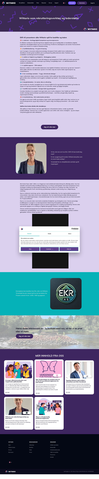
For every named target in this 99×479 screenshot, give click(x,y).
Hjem (9, 445)
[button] (22, 3)
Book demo (82, 3)
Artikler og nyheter (54, 445)
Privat (30, 452)
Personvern (52, 454)
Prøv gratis (72, 3)
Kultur (30, 450)
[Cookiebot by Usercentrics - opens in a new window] (72, 229)
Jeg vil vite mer (49, 127)
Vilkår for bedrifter (54, 452)
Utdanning (31, 445)
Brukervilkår (52, 447)
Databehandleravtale (55, 450)
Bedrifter (31, 447)
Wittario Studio (11, 447)
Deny (30, 249)
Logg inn (92, 3)
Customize (48, 249)
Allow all (69, 249)
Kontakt (52, 457)
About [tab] (69, 233)
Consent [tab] (29, 233)
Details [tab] (49, 233)
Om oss (10, 450)
